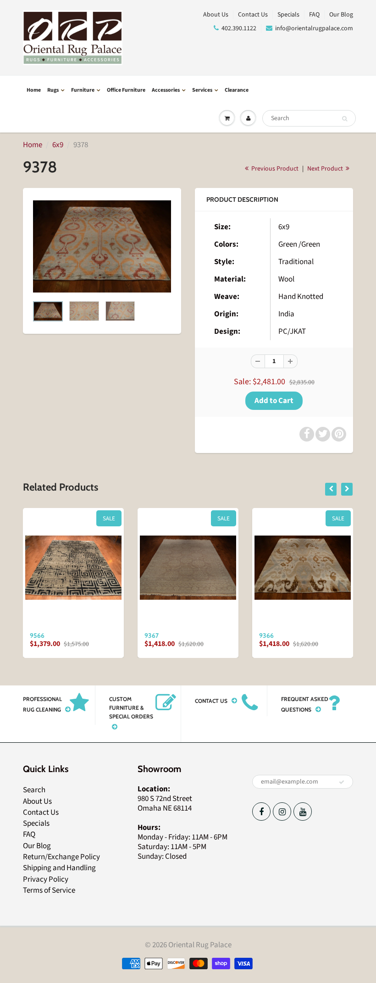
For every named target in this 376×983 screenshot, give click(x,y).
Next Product (325, 168)
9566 (37, 635)
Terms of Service (49, 890)
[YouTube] (302, 811)
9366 (266, 635)
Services (202, 90)
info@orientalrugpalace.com (314, 28)
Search (34, 789)
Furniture (82, 90)
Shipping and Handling (59, 867)
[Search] (345, 118)
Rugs (53, 90)
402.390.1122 (238, 28)
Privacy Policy (45, 879)
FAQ (314, 14)
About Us (215, 14)
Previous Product (274, 168)
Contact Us (253, 14)
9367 (151, 635)
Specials (288, 14)
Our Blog (341, 14)
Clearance (237, 90)
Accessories (166, 90)
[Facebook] (261, 811)
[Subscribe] (341, 782)
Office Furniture (126, 90)
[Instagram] (282, 811)
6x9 (57, 144)
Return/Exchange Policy (61, 856)
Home (34, 90)
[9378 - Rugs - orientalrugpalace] (102, 246)
